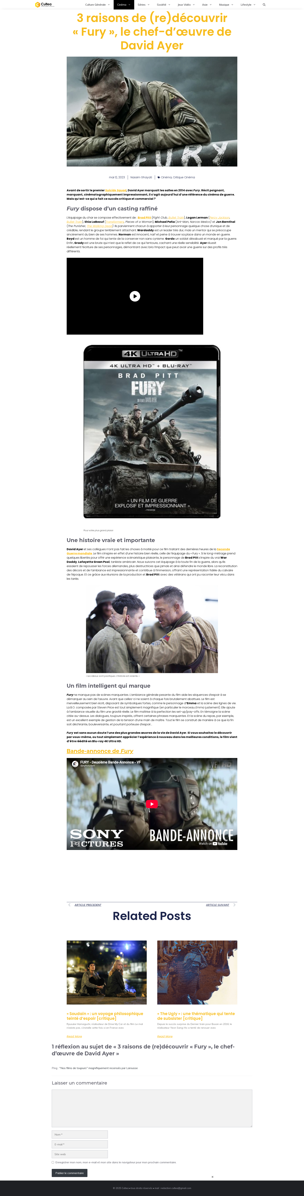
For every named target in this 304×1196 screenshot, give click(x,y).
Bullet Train (176, 218)
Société (161, 4)
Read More (74, 1036)
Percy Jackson (220, 218)
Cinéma (121, 4)
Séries (141, 4)
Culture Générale (95, 4)
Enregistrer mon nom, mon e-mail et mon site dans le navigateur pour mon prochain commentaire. (115, 1162)
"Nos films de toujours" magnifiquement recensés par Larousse (98, 1068)
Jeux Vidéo (184, 4)
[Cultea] (44, 4)
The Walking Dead (99, 226)
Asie (205, 4)
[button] (264, 4)
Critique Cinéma (184, 177)
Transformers (115, 222)
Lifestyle (246, 4)
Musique (224, 4)
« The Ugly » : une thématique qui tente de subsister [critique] (196, 1016)
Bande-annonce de (100, 751)
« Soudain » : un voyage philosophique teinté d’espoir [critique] (105, 1016)
